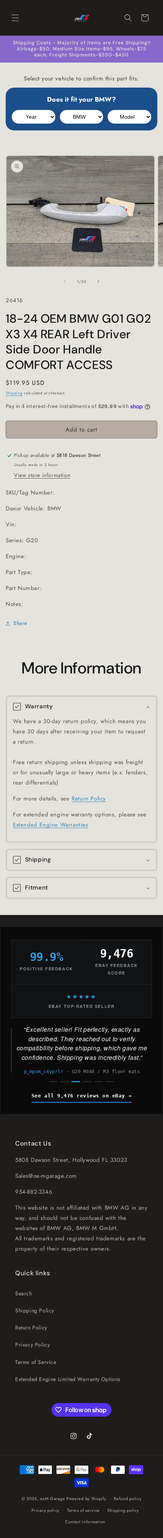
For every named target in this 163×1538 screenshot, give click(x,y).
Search (23, 1293)
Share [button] (20, 623)
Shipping (14, 393)
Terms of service (83, 1510)
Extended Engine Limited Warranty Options (68, 1379)
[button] (15, 17)
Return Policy (89, 798)
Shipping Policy (34, 1310)
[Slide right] (98, 281)
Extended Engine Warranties (50, 825)
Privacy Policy (32, 1344)
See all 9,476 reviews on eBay (78, 1096)
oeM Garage (52, 1499)
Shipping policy (123, 1510)
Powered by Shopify (86, 1499)
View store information (42, 475)
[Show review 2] (64, 1081)
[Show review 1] (53, 1081)
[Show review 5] (98, 1081)
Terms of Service (35, 1362)
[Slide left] (64, 281)
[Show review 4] (87, 1081)
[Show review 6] (110, 1081)
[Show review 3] (76, 1081)
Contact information (85, 1522)
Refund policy (127, 1499)
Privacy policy (45, 1510)
